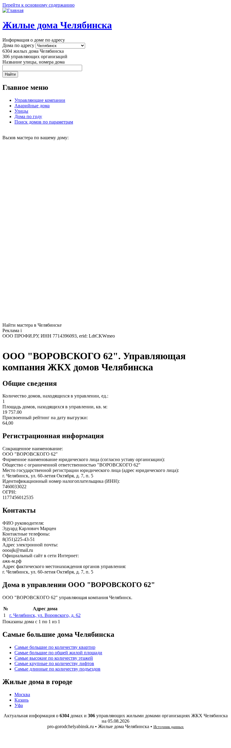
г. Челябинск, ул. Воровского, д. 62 (45, 615)
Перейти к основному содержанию (38, 5)
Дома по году (28, 116)
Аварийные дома (32, 105)
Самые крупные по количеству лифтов (54, 663)
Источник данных (168, 726)
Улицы (21, 111)
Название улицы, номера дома (33, 61)
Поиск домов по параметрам (43, 121)
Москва (22, 694)
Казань (21, 699)
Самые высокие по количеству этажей (53, 658)
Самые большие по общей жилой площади (58, 652)
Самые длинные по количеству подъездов (57, 668)
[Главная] (12, 10)
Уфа (18, 705)
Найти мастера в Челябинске (32, 325)
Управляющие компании (39, 100)
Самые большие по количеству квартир (54, 647)
